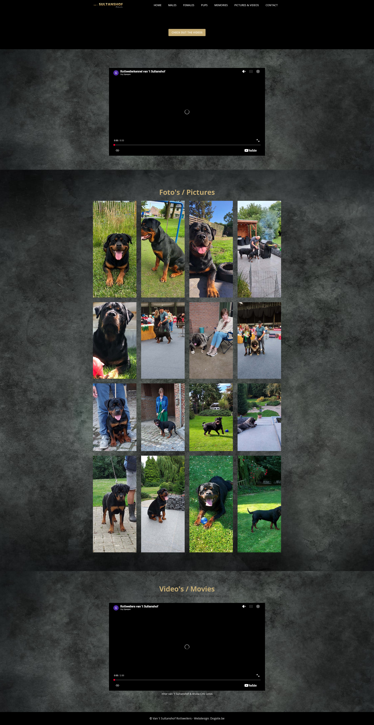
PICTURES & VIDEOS (246, 5)
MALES (172, 5)
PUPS (204, 5)
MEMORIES (221, 5)
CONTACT (272, 5)
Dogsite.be (217, 718)
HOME (157, 5)
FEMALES (188, 5)
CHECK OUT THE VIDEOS (187, 32)
